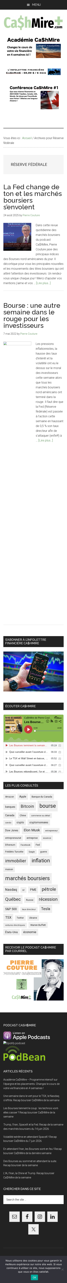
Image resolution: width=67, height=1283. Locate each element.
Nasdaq (11, 889)
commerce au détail (40, 815)
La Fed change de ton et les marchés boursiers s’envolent (32, 197)
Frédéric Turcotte (14, 851)
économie (29, 932)
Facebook (25, 845)
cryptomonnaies (38, 822)
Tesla (45, 909)
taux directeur (29, 909)
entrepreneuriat (13, 838)
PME (33, 889)
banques (10, 806)
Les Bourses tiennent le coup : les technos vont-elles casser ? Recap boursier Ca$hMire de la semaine (31, 1112)
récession (48, 899)
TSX (8, 917)
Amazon (9, 796)
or (23, 890)
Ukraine (33, 918)
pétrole (49, 889)
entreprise (32, 838)
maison (9, 869)
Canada (9, 815)
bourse (47, 806)
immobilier (15, 860)
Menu (36, 5)
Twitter (20, 918)
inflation (41, 861)
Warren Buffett (38, 925)
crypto (20, 822)
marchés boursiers (27, 878)
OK (34, 1277)
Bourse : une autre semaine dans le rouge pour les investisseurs (31, 315)
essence (47, 838)
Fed (38, 844)
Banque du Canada (42, 796)
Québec (13, 899)
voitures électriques (15, 925)
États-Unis (11, 932)
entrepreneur (51, 830)
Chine (23, 815)
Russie (29, 900)
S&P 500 (11, 909)
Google (32, 852)
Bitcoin (27, 806)
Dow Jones (11, 830)
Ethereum (10, 845)
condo (8, 822)
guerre (43, 851)
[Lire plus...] (43, 283)
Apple (22, 796)
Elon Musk (32, 830)
